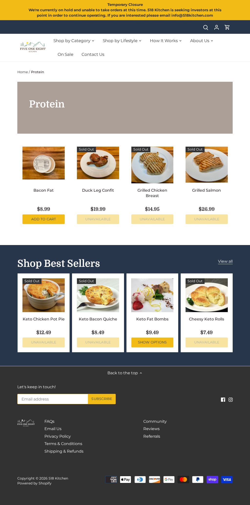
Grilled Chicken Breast (152, 193)
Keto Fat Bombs (152, 319)
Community (155, 421)
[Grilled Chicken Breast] (152, 165)
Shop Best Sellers (58, 263)
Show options (152, 342)
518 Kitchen (58, 478)
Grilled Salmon (206, 190)
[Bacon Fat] (43, 163)
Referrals (151, 436)
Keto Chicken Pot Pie (44, 319)
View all (225, 261)
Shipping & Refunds (63, 451)
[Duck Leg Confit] (98, 163)
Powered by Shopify (34, 483)
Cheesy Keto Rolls (206, 319)
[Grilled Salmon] (207, 165)
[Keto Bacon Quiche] (98, 295)
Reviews (151, 428)
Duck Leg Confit (98, 190)
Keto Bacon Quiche (98, 319)
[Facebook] (223, 399)
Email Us (53, 428)
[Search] (205, 27)
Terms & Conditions (63, 443)
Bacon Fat (43, 190)
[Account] (216, 27)
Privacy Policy (57, 436)
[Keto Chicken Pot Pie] (43, 295)
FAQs (49, 421)
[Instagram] (231, 399)
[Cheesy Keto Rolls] (207, 295)
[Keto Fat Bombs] (152, 295)
